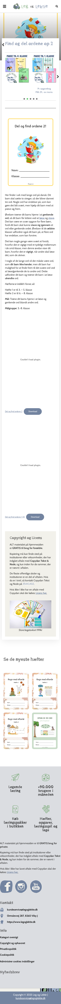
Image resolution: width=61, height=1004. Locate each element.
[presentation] (24, 98)
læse (42, 218)
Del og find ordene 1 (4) (15, 517)
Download (32, 411)
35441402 (28, 584)
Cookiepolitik (7, 954)
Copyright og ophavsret (12, 943)
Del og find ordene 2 (13, 411)
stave (51, 218)
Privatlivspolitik (8, 948)
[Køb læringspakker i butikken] (15, 809)
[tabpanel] (17, 69)
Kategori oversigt (9, 937)
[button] (4, 6)
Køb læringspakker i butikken (15, 823)
